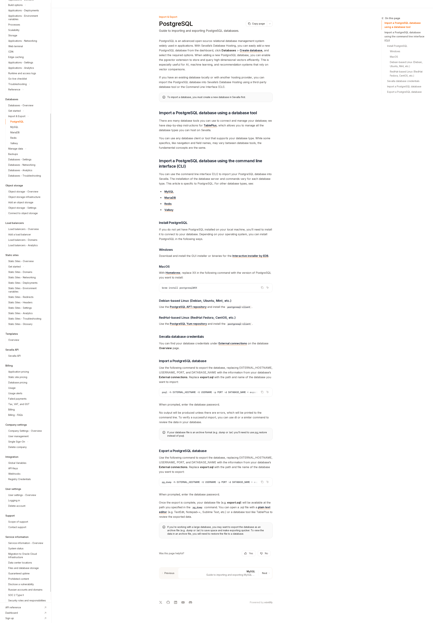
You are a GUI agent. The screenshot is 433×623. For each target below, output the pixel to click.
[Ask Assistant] (267, 287)
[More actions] (270, 24)
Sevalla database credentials (403, 81)
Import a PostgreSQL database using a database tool (402, 24)
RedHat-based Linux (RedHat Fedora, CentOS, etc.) (406, 73)
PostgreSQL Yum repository (188, 323)
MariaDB (170, 197)
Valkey (168, 210)
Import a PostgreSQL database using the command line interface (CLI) (404, 36)
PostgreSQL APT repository (188, 307)
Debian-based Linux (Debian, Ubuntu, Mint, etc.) (406, 64)
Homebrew (173, 272)
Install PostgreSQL (397, 45)
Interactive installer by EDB (250, 256)
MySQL (169, 191)
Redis (168, 203)
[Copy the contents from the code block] (262, 287)
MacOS (394, 56)
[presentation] (25, 301)
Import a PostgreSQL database (404, 86)
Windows (395, 51)
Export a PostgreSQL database (404, 91)
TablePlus (210, 125)
